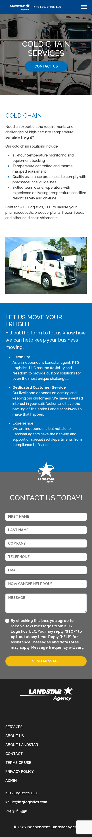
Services (14, 727)
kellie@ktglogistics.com (26, 802)
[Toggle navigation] (84, 7)
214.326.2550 (16, 811)
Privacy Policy (19, 771)
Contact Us (46, 66)
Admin (11, 780)
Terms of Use (18, 763)
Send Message (46, 661)
